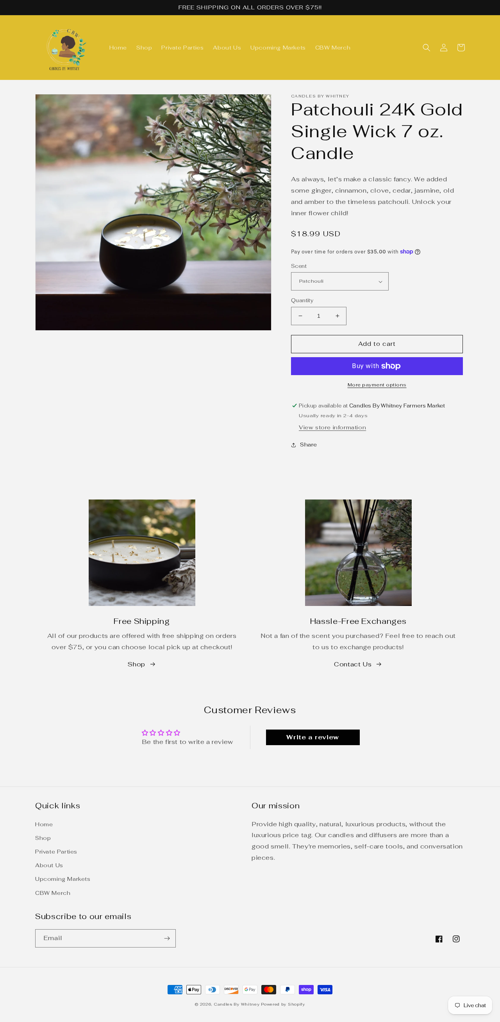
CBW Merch (52, 892)
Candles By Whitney (237, 1004)
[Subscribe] (166, 938)
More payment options (377, 385)
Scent (299, 266)
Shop (136, 664)
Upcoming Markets (63, 878)
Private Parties (56, 851)
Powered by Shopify (283, 1004)
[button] (426, 47)
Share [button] (308, 444)
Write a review (312, 737)
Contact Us (352, 664)
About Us (49, 865)
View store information (332, 427)
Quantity (302, 300)
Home (44, 824)
